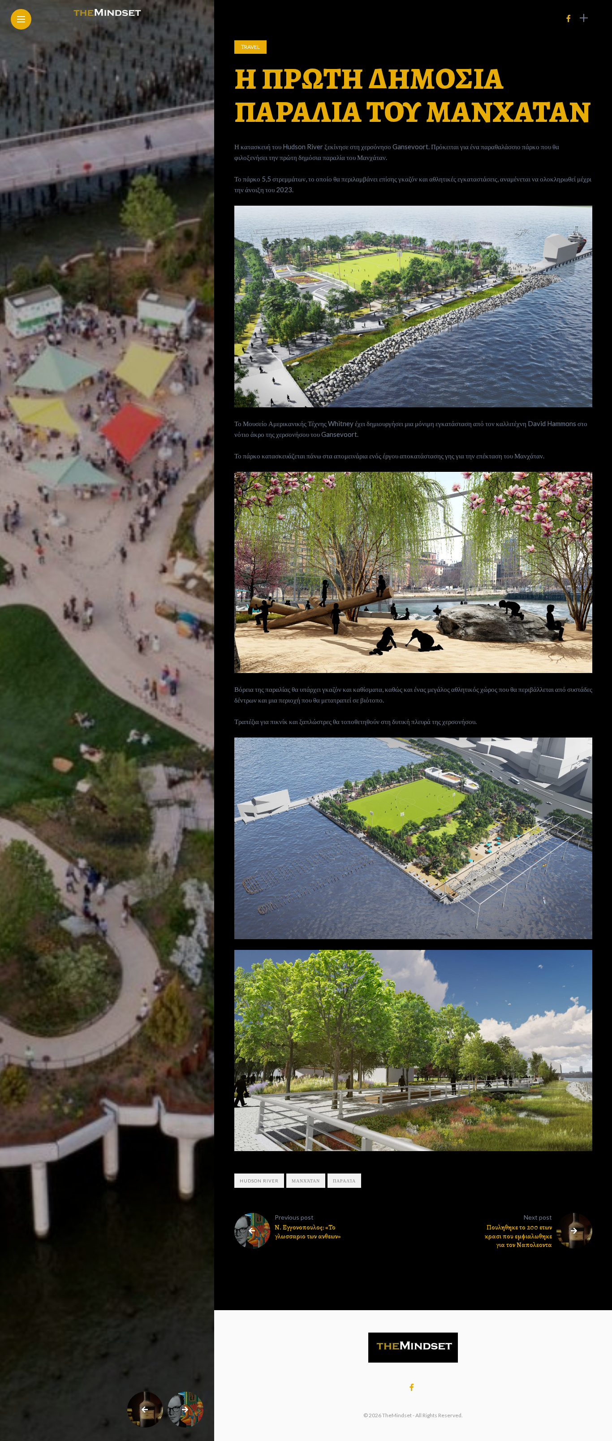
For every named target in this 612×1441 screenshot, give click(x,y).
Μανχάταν (306, 1180)
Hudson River (259, 1180)
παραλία (344, 1180)
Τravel (250, 46)
